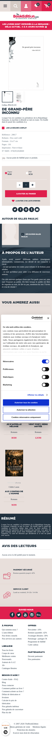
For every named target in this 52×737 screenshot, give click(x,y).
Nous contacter (8, 685)
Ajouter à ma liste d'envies (27, 201)
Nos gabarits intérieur (10, 706)
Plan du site (6, 712)
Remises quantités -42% (37, 633)
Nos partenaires (34, 659)
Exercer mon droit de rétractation (26, 733)
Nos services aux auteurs (12, 639)
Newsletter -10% (34, 630)
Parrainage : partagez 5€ (37, 639)
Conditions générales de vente (18, 727)
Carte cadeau (33, 645)
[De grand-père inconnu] (26, 88)
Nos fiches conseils (9, 636)
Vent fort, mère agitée (38, 425)
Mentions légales (39, 727)
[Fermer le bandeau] (48, 318)
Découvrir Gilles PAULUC (31, 235)
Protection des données (26, 730)
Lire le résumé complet (16, 128)
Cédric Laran (14, 487)
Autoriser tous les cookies (26, 402)
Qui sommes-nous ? (10, 630)
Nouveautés (6, 659)
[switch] (45, 369)
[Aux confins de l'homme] (14, 463)
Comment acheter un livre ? (13, 691)
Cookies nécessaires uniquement (26, 417)
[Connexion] (26, 8)
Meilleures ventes (9, 656)
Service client (20, 589)
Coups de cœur (8, 653)
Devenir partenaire (35, 656)
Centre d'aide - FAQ (10, 679)
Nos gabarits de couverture (12, 709)
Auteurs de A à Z (9, 662)
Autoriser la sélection (26, 410)
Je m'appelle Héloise (14, 425)
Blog (4, 682)
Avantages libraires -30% (38, 636)
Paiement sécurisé (22, 570)
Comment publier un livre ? (13, 688)
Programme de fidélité (36, 642)
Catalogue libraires (9, 668)
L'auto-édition (7, 633)
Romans (14, 432)
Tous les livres (7, 650)
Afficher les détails (35, 395)
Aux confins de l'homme (14, 492)
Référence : (6, 135)
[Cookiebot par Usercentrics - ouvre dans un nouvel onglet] (32, 318)
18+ (3, 665)
